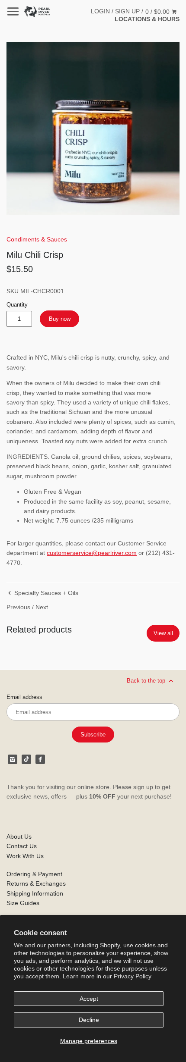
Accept (89, 998)
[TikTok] (26, 759)
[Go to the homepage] (37, 11)
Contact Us (21, 846)
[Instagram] (12, 759)
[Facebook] (40, 759)
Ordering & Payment (34, 874)
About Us (19, 836)
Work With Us (25, 855)
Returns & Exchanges (36, 883)
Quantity (17, 305)
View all (163, 633)
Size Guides (22, 902)
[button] (93, 128)
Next (41, 607)
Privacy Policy (132, 976)
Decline (89, 1019)
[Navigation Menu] (12, 11)
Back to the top (147, 680)
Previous (18, 607)
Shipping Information (34, 893)
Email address (24, 697)
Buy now (60, 319)
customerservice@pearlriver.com (92, 552)
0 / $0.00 (158, 11)
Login (100, 11)
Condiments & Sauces (36, 239)
